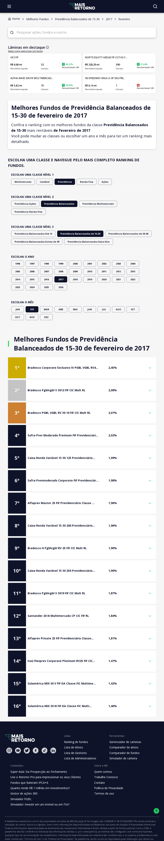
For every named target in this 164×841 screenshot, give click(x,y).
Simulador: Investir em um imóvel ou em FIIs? (39, 804)
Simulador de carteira (123, 758)
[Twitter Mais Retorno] (27, 751)
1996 (17, 263)
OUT (17, 317)
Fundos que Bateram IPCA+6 (29, 783)
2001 (89, 263)
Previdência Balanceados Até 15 (33, 233)
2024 (32, 287)
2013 (132, 271)
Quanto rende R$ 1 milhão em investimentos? (40, 788)
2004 (132, 263)
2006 (32, 271)
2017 (60, 279)
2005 (17, 271)
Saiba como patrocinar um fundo (25, 51)
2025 (46, 287)
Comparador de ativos (123, 747)
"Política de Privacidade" (61, 838)
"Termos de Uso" (32, 838)
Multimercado (23, 181)
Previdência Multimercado (98, 203)
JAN (18, 309)
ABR (61, 309)
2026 (60, 287)
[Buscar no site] (155, 6)
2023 (17, 287)
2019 (89, 279)
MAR (46, 309)
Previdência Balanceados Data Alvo (89, 241)
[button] (82, 367)
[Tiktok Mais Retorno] (44, 750)
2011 (104, 271)
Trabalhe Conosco (106, 777)
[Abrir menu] (9, 6)
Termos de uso (104, 793)
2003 (118, 263)
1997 (32, 263)
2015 (32, 279)
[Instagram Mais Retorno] (9, 750)
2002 (104, 263)
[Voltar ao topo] (156, 811)
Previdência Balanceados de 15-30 (80, 233)
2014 (17, 279)
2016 (46, 279)
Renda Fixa (86, 181)
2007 (46, 271)
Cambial (45, 181)
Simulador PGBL (21, 799)
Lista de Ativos (73, 747)
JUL (104, 309)
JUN (89, 309)
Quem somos (103, 772)
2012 (118, 271)
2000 (75, 263)
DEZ (46, 317)
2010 (89, 271)
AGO (118, 309)
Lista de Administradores (80, 758)
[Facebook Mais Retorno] (36, 750)
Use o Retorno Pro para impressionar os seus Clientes (45, 777)
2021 (118, 279)
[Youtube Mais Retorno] (18, 750)
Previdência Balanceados (59, 203)
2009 (75, 271)
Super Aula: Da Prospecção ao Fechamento (38, 772)
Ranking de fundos (76, 742)
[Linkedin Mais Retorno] (53, 750)
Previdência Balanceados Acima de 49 (37, 241)
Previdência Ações (25, 203)
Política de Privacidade (108, 788)
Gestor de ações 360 (23, 793)
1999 (60, 263)
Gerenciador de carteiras (125, 742)
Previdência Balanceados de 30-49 (128, 233)
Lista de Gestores (75, 753)
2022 (132, 279)
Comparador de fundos (124, 753)
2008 (60, 271)
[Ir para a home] (82, 6)
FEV (32, 309)
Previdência (65, 181)
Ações (105, 181)
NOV (32, 317)
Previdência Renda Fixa (28, 211)
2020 (104, 279)
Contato (99, 783)
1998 (46, 263)
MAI (75, 309)
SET (133, 309)
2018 (75, 279)
